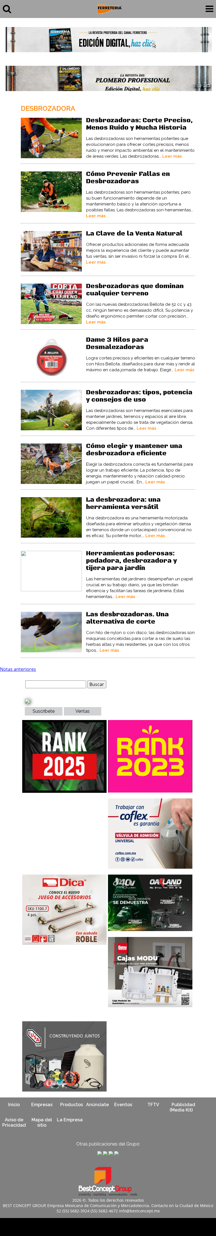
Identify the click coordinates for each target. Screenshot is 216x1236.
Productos (71, 1104)
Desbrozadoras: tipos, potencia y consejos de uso (139, 396)
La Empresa (70, 1119)
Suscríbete (44, 711)
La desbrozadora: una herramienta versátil (123, 503)
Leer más (172, 156)
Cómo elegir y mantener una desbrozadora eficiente (134, 449)
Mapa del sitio (42, 1122)
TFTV (153, 1104)
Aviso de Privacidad (14, 1122)
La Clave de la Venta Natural (134, 233)
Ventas (82, 711)
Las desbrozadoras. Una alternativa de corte (127, 618)
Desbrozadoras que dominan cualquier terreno (135, 289)
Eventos (123, 1104)
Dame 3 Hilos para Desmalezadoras (117, 343)
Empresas (42, 1104)
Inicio (14, 1104)
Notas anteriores (18, 669)
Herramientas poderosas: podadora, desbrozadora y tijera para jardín (131, 561)
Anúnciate (97, 1104)
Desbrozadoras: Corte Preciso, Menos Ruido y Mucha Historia (139, 124)
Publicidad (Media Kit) (182, 1107)
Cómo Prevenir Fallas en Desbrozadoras (128, 177)
